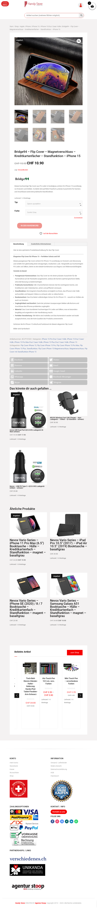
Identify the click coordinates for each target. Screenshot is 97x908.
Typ (16, 202)
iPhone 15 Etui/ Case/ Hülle (51, 26)
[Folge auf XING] (67, 821)
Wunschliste (14, 773)
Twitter (56, 360)
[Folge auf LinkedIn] (71, 821)
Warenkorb (14, 766)
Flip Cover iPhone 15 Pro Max (68, 345)
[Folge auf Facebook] (52, 821)
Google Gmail (59, 371)
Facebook (19, 360)
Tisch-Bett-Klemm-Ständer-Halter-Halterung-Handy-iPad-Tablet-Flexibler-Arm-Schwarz (31, 686)
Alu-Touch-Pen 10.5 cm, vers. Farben (48, 681)
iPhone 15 (35, 26)
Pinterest (18, 365)
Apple (22, 26)
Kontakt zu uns (59, 812)
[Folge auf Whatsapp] (76, 821)
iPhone (28, 26)
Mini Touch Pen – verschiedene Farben (71, 681)
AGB (52, 773)
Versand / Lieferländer (59, 763)
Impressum (55, 776)
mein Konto (14, 763)
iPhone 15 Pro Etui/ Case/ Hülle (54, 339)
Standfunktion (32, 349)
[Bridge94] (22, 179)
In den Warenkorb (29, 225)
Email (55, 365)
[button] (5, 3)
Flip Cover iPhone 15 (28, 345)
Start (11, 26)
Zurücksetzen (78, 218)
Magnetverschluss (77, 349)
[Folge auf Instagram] (57, 821)
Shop (17, 26)
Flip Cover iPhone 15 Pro (46, 345)
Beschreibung (18, 244)
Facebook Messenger (62, 377)
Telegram (57, 382)
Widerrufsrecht (56, 766)
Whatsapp (19, 377)
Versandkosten (23, 170)
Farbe (17, 211)
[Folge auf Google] (62, 821)
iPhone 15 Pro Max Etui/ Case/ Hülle (28, 342)
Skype (17, 382)
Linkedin (18, 371)
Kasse (12, 769)
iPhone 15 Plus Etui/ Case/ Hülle (55, 342)
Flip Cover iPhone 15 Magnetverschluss (53, 349)
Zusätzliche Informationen (41, 244)
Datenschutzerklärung (59, 769)
